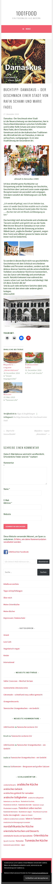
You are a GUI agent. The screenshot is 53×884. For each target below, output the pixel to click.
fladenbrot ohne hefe (25, 805)
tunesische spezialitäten (12, 845)
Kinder (6, 655)
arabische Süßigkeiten (15, 797)
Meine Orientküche (12, 604)
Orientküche (41, 835)
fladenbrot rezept (38, 805)
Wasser (8, 394)
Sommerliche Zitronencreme (16, 688)
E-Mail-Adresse (8, 501)
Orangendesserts (11, 701)
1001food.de (9, 727)
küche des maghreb (12, 815)
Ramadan (20, 841)
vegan (23, 845)
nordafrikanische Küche (18, 826)
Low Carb (7, 642)
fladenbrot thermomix (11, 812)
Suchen (43, 572)
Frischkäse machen (40, 812)
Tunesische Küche (36, 840)
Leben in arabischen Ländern (14, 819)
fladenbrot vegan (25, 812)
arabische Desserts (10, 785)
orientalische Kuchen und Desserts (21, 831)
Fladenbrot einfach (10, 805)
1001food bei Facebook (18, 552)
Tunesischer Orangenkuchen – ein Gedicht (21, 708)
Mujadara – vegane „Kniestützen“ (11, 367)
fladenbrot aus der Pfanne (12, 801)
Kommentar (8, 464)
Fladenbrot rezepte (10, 808)
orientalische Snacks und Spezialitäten (18, 836)
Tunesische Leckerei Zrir (27, 727)
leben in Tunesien (33, 818)
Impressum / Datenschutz (14, 618)
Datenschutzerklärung (40, 873)
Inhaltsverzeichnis (11, 584)
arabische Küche (27, 784)
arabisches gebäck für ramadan (18, 793)
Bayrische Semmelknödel (9, 432)
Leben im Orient (26, 815)
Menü (28, 29)
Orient (6, 635)
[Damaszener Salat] (34, 357)
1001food (26, 13)
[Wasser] (13, 387)
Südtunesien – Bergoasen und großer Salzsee (29, 766)
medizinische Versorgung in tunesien (17, 822)
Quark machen (9, 841)
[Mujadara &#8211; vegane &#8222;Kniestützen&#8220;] (13, 357)
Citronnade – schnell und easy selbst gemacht (23, 694)
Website (7, 514)
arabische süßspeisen (36, 798)
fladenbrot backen (27, 801)
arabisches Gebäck (13, 789)
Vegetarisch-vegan (12, 648)
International (9, 662)
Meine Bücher (9, 611)
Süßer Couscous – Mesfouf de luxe (18, 681)
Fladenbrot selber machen (30, 808)
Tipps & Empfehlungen (26, 414)
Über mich (8, 597)
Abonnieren (43, 561)
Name (7, 489)
